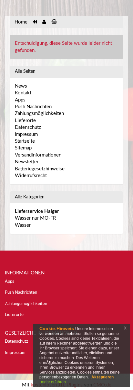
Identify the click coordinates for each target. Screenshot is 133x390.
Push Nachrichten (33, 106)
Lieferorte (25, 120)
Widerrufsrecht (31, 175)
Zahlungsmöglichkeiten (39, 113)
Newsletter (26, 161)
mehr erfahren (53, 382)
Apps (20, 100)
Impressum (26, 134)
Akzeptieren (102, 377)
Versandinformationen (38, 155)
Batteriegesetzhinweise (40, 168)
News (21, 86)
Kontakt (23, 92)
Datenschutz (28, 127)
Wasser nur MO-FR (35, 218)
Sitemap (23, 148)
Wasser (23, 225)
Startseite (25, 141)
